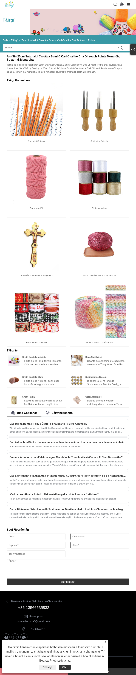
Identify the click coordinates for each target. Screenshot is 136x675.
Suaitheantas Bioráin (95, 377)
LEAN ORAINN (36, 628)
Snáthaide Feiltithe (99, 141)
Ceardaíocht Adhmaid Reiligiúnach (36, 275)
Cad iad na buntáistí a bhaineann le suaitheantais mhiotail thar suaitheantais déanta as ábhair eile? (68, 442)
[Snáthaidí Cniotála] (36, 135)
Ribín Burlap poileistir (36, 342)
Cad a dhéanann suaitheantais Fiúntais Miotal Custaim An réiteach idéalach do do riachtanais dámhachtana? (68, 475)
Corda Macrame (93, 397)
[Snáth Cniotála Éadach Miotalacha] (99, 269)
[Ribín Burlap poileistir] (36, 337)
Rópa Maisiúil (36, 208)
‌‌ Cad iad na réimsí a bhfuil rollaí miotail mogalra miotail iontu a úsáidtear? (54, 494)
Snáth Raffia (28, 397)
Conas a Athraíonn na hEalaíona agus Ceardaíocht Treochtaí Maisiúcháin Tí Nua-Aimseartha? (66, 457)
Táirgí (14, 40)
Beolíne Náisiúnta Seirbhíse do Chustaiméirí (36, 601)
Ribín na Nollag (99, 208)
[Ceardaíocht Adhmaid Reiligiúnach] (36, 269)
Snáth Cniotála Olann (32, 377)
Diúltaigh (47, 667)
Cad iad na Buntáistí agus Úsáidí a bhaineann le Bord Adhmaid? (48, 423)
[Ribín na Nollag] (99, 202)
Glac (64, 667)
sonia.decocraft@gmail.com (34, 621)
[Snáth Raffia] (13, 404)
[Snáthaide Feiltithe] (99, 135)
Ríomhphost (36, 616)
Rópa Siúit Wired (93, 357)
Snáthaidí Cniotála (37, 141)
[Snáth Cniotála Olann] (13, 385)
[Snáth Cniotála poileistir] (13, 365)
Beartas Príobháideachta (54, 660)
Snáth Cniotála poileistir (34, 357)
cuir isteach (68, 581)
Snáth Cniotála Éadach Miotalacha (99, 275)
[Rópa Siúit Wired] (77, 365)
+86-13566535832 (33, 607)
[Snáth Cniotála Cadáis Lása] (99, 337)
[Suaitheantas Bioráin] (77, 385)
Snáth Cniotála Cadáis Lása (99, 342)
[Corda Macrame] (77, 404)
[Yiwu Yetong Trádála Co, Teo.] (9, 6)
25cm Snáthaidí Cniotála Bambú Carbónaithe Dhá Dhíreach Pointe (57, 40)
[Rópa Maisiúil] (36, 202)
